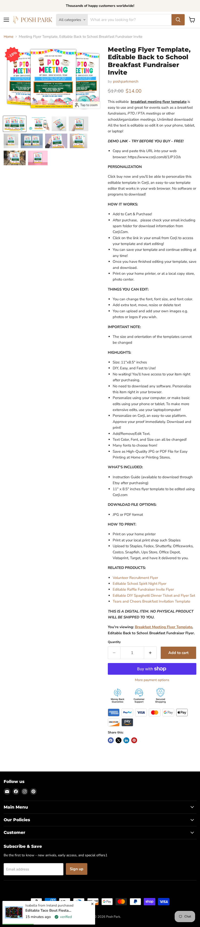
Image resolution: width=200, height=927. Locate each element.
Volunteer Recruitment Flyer (135, 577)
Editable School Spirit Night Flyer (139, 583)
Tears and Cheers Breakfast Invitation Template (151, 601)
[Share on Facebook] (111, 740)
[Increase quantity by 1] (150, 652)
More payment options (152, 680)
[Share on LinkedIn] (126, 740)
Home (8, 37)
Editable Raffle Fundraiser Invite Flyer (143, 589)
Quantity (114, 642)
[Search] (178, 19)
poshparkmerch (126, 81)
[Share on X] (118, 740)
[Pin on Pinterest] (134, 740)
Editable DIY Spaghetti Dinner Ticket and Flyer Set (154, 595)
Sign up (76, 869)
